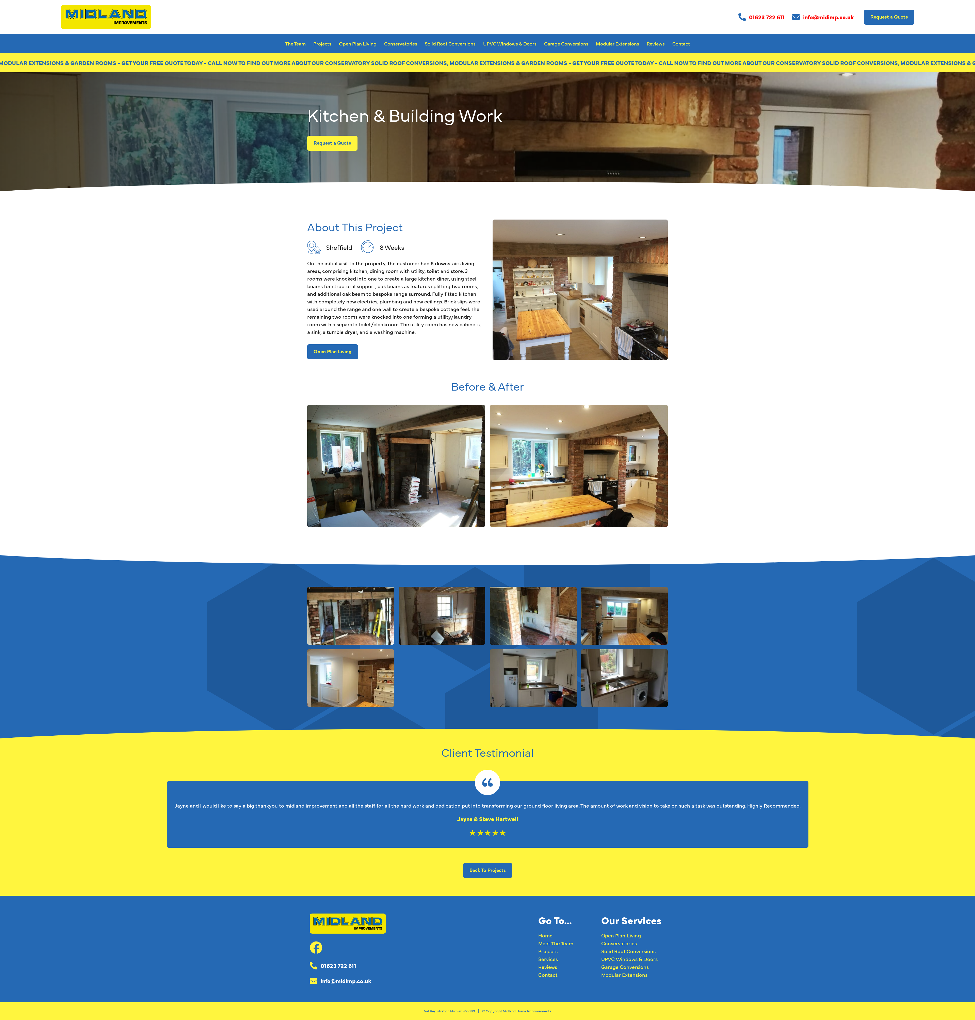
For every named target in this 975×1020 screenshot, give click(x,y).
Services (548, 958)
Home (545, 935)
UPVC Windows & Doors (510, 43)
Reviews (656, 43)
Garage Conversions (566, 43)
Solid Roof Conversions (450, 43)
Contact (681, 43)
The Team (295, 43)
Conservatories (400, 43)
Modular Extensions (617, 43)
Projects (322, 43)
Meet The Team (555, 943)
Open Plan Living (358, 43)
